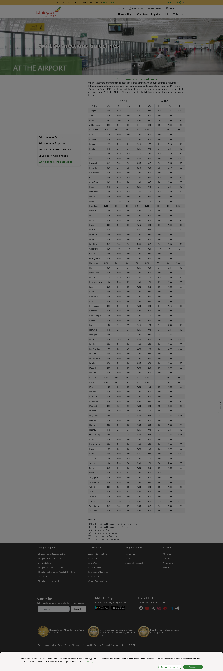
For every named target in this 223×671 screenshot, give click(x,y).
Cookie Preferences (169, 667)
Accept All (193, 667)
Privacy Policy (87, 661)
